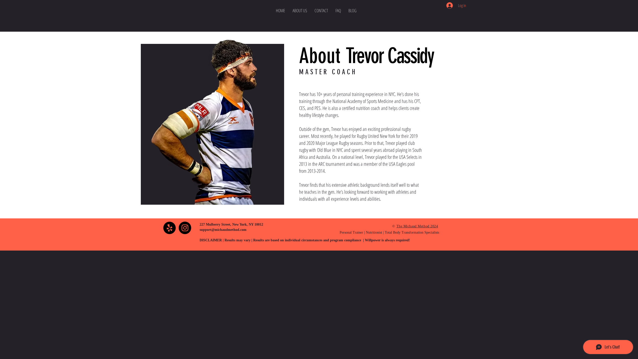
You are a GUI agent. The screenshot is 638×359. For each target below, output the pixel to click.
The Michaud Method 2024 (417, 226)
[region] (163, 232)
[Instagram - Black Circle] (185, 228)
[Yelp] (169, 228)
